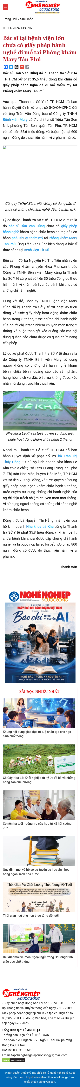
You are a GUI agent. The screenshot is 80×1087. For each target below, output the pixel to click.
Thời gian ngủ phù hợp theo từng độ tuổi (31, 915)
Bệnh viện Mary (15, 119)
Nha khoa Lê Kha (39, 526)
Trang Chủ (10, 19)
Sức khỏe (26, 19)
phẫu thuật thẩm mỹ (27, 238)
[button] (5, 7)
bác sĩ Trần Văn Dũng (27, 226)
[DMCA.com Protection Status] (13, 1060)
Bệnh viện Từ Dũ (36, 250)
